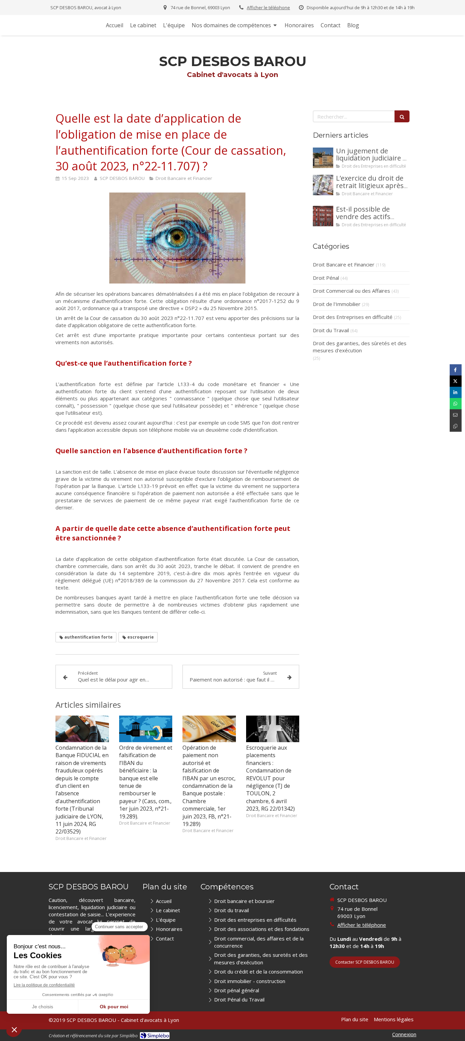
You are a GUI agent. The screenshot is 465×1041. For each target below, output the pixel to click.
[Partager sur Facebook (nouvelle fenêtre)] (456, 370)
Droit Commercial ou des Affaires (351, 290)
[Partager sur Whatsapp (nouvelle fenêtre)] (456, 403)
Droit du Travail (331, 330)
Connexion (404, 1034)
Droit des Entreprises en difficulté (352, 316)
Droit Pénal (326, 277)
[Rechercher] (402, 116)
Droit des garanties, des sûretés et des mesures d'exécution (359, 347)
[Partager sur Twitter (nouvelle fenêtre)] (456, 381)
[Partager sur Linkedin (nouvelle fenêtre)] (456, 392)
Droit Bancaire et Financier (343, 264)
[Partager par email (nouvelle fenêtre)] (456, 414)
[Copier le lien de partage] (456, 426)
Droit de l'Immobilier (336, 304)
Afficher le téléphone (268, 7)
